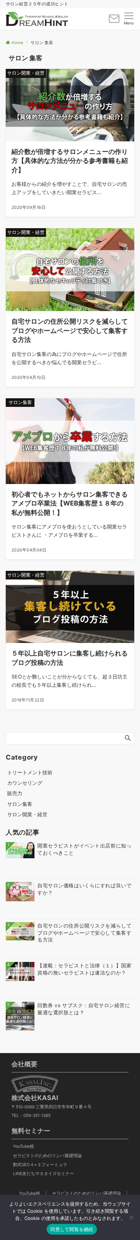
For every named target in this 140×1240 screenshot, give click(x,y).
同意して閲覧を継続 (71, 1229)
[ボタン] (114, 21)
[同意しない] (131, 1217)
